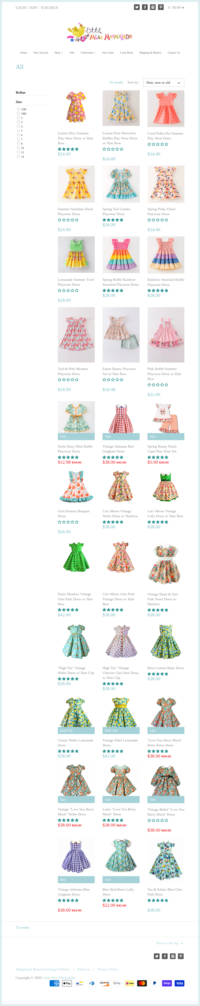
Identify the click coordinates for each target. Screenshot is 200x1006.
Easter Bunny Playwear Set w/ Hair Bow (119, 371)
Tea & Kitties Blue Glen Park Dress (164, 892)
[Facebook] (145, 7)
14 (22, 156)
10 (22, 148)
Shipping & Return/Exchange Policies (43, 969)
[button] (68, 149)
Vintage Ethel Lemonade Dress (120, 742)
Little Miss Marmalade (59, 978)
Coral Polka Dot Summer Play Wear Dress (165, 135)
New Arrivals (40, 52)
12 (22, 152)
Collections (87, 52)
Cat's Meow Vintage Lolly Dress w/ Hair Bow (165, 513)
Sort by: (133, 82)
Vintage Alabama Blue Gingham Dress (74, 892)
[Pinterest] (161, 7)
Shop (57, 52)
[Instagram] (153, 7)
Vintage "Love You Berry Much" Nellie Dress (76, 811)
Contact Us (174, 52)
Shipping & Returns (150, 52)
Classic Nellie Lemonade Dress (75, 742)
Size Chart (108, 52)
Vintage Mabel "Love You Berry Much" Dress (165, 812)
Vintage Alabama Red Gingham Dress (118, 448)
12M (23, 109)
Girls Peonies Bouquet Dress (74, 513)
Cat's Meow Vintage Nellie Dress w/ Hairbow (120, 513)
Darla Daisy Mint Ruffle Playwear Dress (75, 448)
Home (23, 52)
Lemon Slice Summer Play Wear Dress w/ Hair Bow (75, 138)
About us (83, 969)
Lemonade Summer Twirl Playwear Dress (76, 282)
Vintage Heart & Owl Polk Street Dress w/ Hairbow (162, 599)
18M (23, 113)
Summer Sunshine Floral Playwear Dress (75, 211)
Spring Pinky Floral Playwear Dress (161, 211)
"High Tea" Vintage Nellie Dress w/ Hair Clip (76, 670)
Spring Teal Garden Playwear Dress (116, 211)
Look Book (126, 52)
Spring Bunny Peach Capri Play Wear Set (162, 448)
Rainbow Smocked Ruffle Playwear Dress (165, 282)
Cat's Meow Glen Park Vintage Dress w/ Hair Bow (119, 599)
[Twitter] (137, 7)
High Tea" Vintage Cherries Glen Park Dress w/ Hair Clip (121, 673)
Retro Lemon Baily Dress (165, 668)
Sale (72, 52)
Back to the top (168, 943)
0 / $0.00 (175, 7)
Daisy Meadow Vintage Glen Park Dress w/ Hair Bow (75, 599)
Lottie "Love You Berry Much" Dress (119, 811)
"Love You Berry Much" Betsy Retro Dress (164, 742)
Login (21, 8)
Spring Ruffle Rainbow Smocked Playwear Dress (121, 282)
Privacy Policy (107, 969)
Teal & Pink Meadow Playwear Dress (73, 371)
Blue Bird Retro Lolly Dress (118, 892)
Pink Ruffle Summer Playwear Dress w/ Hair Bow (164, 374)
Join (33, 8)
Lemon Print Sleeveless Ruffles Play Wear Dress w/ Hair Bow (120, 138)
